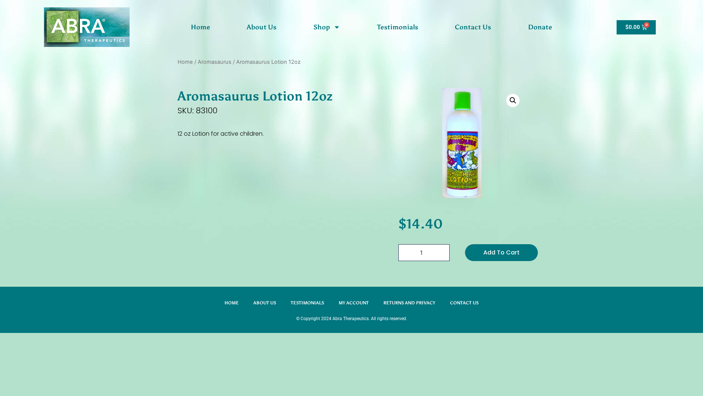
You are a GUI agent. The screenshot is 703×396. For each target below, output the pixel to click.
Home (200, 27)
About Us (261, 27)
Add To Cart (501, 252)
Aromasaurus (214, 62)
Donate (540, 27)
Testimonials (397, 27)
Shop (321, 27)
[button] (513, 100)
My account (354, 302)
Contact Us (473, 27)
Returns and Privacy (409, 302)
